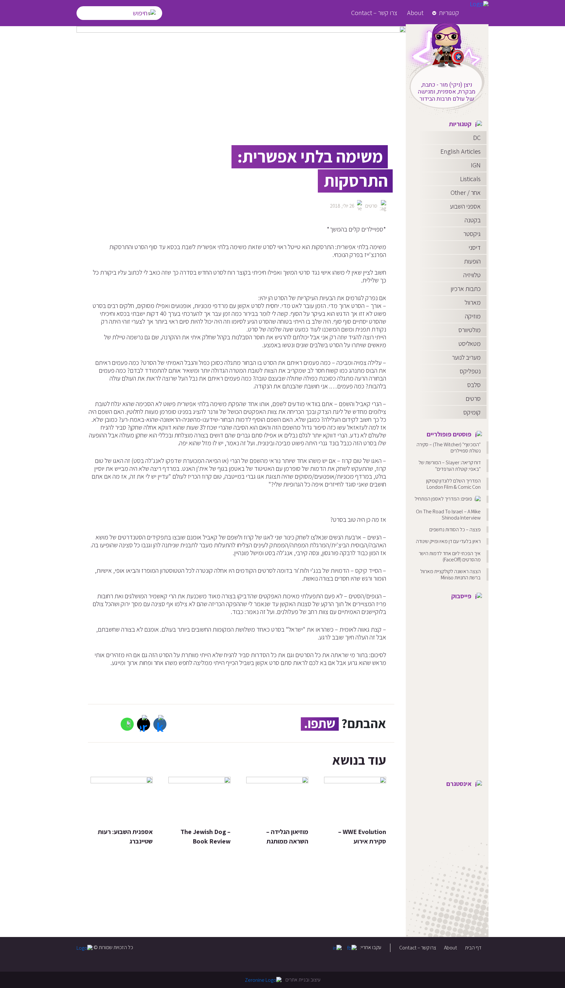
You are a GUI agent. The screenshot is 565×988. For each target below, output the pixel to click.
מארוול (473, 302)
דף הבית (473, 947)
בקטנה (473, 220)
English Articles (460, 151)
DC (477, 137)
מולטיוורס (469, 330)
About (415, 13)
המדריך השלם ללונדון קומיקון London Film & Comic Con (453, 484)
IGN (476, 165)
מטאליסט (469, 343)
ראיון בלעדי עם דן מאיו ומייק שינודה (448, 541)
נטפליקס (470, 371)
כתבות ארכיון (466, 288)
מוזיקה (473, 316)
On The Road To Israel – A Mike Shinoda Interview (448, 514)
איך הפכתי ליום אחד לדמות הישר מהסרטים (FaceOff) (450, 556)
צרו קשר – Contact (374, 13)
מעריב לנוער (466, 357)
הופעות (472, 261)
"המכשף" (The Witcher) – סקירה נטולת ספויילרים (449, 447)
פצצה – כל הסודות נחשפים (455, 529)
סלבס (474, 385)
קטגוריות (449, 13)
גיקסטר (472, 234)
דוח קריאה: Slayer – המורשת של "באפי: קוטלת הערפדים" (450, 465)
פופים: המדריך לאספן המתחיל (444, 499)
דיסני (475, 247)
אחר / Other (466, 192)
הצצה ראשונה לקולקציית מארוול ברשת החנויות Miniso (450, 574)
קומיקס (472, 412)
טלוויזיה (472, 275)
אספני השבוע (465, 206)
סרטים (473, 398)
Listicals (470, 179)
